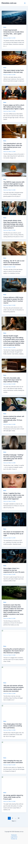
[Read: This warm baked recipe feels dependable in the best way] (14, 58)
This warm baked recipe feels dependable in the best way (13, 71)
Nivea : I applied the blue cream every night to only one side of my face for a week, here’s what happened (13, 496)
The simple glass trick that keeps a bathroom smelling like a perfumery (12, 725)
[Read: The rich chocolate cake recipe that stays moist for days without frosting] (14, 365)
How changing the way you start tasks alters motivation (13, 761)
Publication (14, 835)
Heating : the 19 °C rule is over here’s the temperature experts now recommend (13, 262)
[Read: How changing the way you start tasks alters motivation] (14, 748)
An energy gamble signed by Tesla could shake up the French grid (13, 797)
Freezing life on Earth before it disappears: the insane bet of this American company (13, 650)
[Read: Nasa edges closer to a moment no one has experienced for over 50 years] (14, 556)
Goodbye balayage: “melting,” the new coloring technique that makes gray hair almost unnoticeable (13, 457)
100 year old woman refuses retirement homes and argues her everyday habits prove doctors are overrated (13, 688)
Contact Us (14, 838)
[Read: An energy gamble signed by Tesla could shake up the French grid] (14, 783)
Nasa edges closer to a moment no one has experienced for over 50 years (13, 570)
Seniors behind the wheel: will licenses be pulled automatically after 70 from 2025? (13, 419)
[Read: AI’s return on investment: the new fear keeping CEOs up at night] (14, 519)
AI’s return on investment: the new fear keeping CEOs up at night (13, 533)
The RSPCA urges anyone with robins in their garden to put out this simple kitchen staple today (13, 184)
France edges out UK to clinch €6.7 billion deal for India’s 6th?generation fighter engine (13, 107)
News (4, 27)
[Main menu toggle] (24, 3)
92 (18, 818)
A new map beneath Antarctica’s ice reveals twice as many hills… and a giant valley (13, 32)
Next (14, 821)
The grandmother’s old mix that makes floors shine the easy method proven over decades (12, 146)
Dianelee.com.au (9, 3)
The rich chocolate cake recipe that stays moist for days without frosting (12, 379)
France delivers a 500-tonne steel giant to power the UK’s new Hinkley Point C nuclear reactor (13, 300)
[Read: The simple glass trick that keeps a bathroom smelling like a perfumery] (14, 711)
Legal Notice (14, 837)
